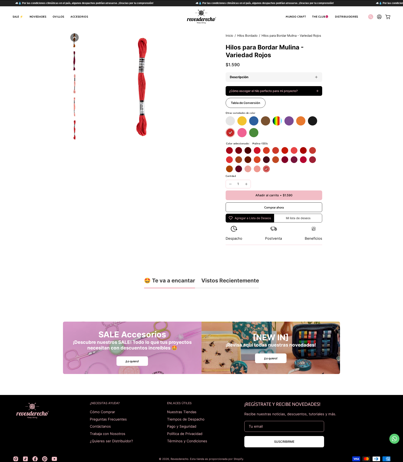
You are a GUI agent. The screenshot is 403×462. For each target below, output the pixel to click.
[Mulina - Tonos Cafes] (265, 121)
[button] (17, 16)
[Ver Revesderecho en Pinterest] (45, 459)
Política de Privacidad (184, 433)
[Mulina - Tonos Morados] (289, 121)
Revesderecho (179, 459)
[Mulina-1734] (229, 169)
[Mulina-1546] (294, 150)
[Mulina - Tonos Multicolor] (277, 121)
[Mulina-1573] (266, 159)
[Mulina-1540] (266, 150)
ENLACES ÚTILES (179, 403)
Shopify (238, 459)
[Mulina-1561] (303, 159)
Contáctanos (100, 426)
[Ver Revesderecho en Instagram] (16, 459)
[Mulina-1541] (275, 150)
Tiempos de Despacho (185, 419)
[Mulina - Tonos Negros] (312, 121)
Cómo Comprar (102, 412)
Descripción (239, 77)
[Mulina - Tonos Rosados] (242, 132)
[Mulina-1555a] (248, 169)
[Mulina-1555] (229, 150)
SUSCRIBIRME (284, 441)
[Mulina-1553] (312, 150)
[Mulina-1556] (238, 150)
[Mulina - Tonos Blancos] (230, 121)
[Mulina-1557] (248, 150)
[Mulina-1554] (257, 150)
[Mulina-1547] (229, 159)
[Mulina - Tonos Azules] (253, 121)
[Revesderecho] (201, 16)
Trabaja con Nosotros (107, 433)
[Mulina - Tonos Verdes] (253, 132)
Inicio (229, 36)
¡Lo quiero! (132, 361)
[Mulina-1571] (294, 159)
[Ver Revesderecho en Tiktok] (25, 459)
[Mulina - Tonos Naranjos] (300, 121)
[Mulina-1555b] (257, 169)
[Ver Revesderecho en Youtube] (54, 459)
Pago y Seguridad (181, 426)
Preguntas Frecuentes (108, 419)
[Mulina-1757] (275, 159)
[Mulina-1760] (257, 159)
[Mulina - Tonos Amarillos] (242, 121)
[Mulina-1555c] (266, 169)
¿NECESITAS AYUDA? (105, 403)
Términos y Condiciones (187, 441)
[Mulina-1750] (238, 159)
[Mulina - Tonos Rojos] (230, 132)
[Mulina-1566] (284, 159)
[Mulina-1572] (238, 169)
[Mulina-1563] (312, 159)
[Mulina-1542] (284, 150)
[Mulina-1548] (303, 150)
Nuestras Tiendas (181, 412)
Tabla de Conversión (245, 103)
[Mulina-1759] (248, 159)
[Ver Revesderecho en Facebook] (35, 459)
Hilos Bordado (247, 36)
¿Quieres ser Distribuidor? (111, 441)
